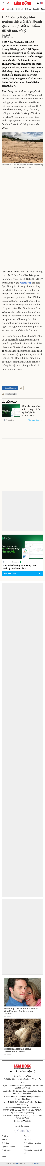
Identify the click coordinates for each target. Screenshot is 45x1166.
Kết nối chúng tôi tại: (23, 1126)
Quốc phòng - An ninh (32, 1143)
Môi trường (25, 282)
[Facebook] (28, 1131)
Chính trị (19, 9)
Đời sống (27, 1140)
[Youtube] (22, 1131)
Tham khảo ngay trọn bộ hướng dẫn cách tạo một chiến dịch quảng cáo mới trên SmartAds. (21, 600)
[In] (21, 388)
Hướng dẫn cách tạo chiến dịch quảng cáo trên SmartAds (19, 594)
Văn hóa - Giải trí (8, 1147)
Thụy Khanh (6, 35)
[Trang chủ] (3, 9)
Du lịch (26, 1147)
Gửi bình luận (11, 503)
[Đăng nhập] (38, 3)
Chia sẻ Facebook (11, 388)
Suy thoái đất (11, 394)
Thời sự (28, 9)
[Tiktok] (16, 1131)
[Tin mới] (7, 3)
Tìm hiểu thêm (34, 420)
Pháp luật (5, 1143)
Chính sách (6, 1150)
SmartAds (10, 420)
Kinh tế (36, 9)
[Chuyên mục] (3, 3)
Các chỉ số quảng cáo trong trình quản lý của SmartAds (31, 411)
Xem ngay (36, 634)
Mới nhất (10, 9)
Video (4, 1156)
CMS (19, 1164)
